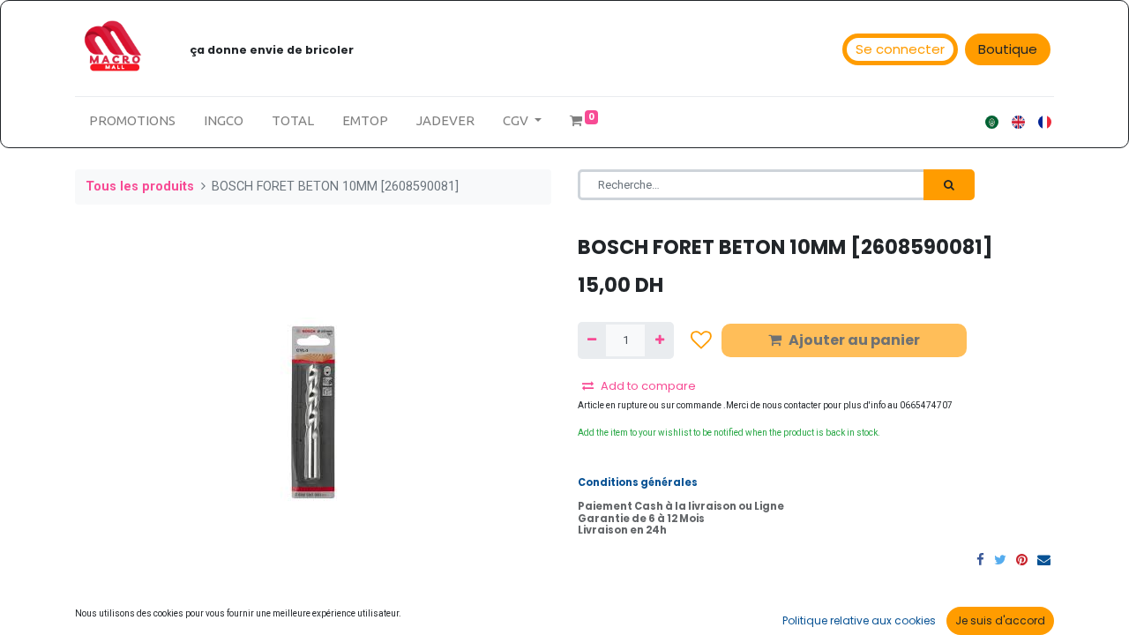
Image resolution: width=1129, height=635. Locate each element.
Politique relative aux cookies (859, 620)
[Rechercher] (949, 185)
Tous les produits (140, 186)
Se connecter (900, 49)
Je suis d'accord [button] (1000, 620)
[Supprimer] (592, 340)
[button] (701, 340)
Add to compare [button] (648, 385)
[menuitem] (132, 121)
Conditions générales (638, 482)
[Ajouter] (659, 340)
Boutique (1007, 49)
